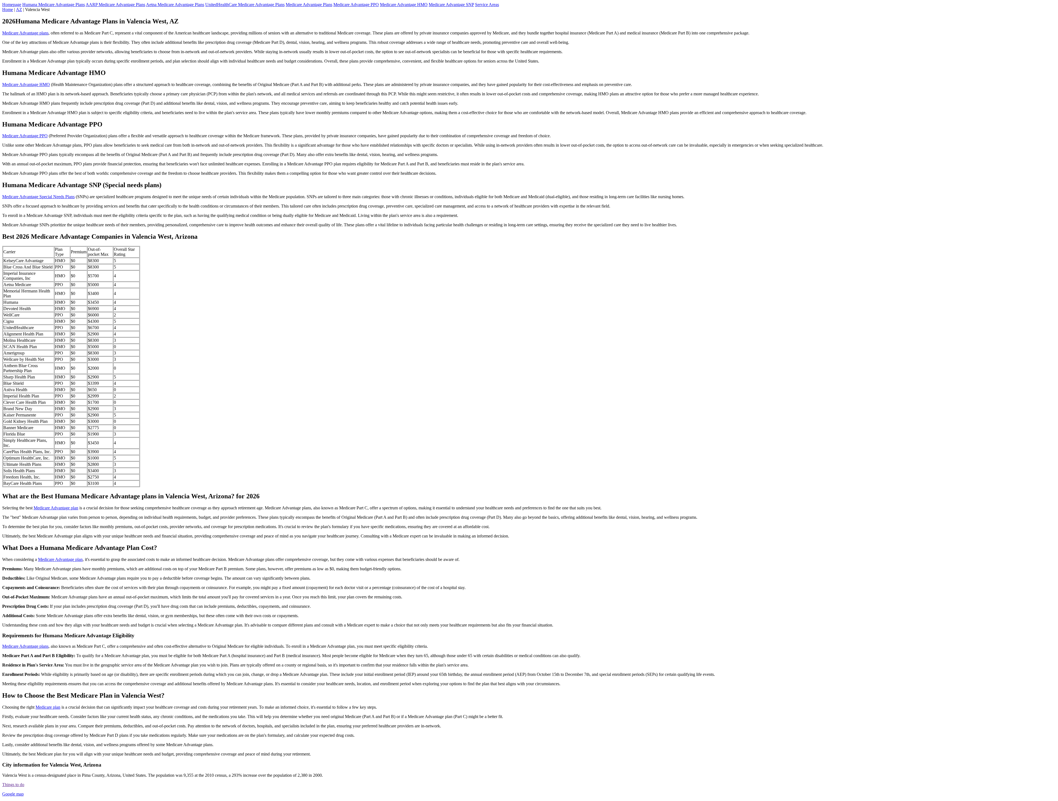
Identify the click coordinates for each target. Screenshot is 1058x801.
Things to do (13, 784)
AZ (19, 9)
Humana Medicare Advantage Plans (53, 4)
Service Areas (487, 4)
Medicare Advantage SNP (451, 4)
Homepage (11, 4)
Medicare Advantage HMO (404, 4)
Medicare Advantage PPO (356, 4)
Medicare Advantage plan (56, 508)
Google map (13, 794)
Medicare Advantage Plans (309, 4)
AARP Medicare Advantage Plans (115, 4)
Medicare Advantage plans (25, 33)
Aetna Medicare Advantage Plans (175, 4)
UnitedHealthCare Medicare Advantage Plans (245, 4)
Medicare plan (48, 707)
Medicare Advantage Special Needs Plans (38, 196)
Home (7, 9)
